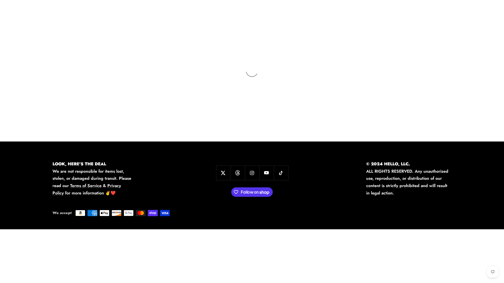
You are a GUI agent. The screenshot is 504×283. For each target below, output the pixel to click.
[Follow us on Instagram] (252, 173)
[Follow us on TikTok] (281, 173)
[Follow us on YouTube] (266, 173)
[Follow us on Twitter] (223, 173)
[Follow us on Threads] (237, 173)
